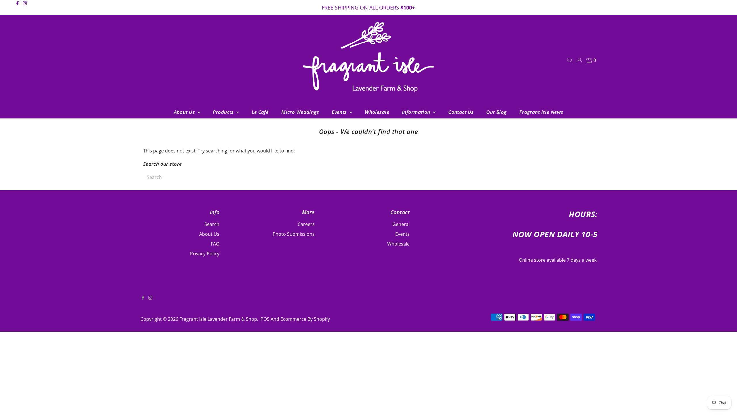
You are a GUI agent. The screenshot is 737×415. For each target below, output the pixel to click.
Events (340, 112)
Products (224, 112)
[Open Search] (569, 60)
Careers (306, 224)
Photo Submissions (294, 234)
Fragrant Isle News (541, 112)
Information (417, 112)
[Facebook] (17, 8)
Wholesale (377, 112)
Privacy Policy (204, 253)
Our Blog (496, 112)
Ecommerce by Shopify (305, 319)
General (401, 224)
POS (265, 319)
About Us (185, 112)
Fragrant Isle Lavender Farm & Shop (218, 319)
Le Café (260, 112)
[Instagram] (24, 8)
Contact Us (461, 112)
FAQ (215, 244)
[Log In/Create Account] (579, 60)
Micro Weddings (300, 112)
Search (211, 224)
